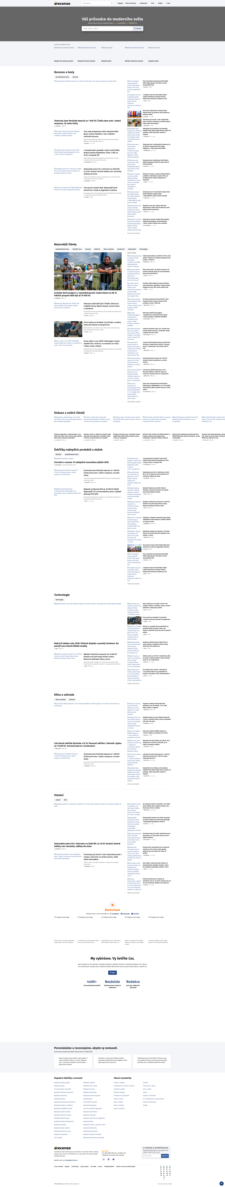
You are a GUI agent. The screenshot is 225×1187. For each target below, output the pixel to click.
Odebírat (165, 1156)
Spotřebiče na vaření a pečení (124, 1086)
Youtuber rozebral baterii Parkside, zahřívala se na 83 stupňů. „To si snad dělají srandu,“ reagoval (155, 705)
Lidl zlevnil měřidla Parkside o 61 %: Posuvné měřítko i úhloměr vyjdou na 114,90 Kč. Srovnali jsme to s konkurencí (155, 371)
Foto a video (147, 1089)
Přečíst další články (133, 583)
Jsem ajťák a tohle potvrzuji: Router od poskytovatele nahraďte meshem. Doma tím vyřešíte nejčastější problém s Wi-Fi (155, 865)
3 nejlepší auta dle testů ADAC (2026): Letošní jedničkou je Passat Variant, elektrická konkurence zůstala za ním (155, 96)
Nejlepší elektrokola (90, 1112)
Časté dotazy (75, 1166)
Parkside (72, 699)
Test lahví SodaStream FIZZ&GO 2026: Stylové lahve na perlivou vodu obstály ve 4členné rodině (156, 112)
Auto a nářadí (118, 1102)
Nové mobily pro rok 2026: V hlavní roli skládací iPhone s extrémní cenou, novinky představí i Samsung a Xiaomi (156, 605)
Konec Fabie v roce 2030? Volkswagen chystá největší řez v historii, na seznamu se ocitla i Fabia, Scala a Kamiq (102, 343)
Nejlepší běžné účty (90, 1128)
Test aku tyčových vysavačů (92, 1108)
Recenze (75, 77)
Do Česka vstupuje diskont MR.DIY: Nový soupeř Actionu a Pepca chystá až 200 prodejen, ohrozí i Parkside (156, 301)
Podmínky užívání (109, 1166)
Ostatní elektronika (149, 1102)
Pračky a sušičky (119, 1082)
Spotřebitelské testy (62, 77)
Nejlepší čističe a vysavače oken (94, 1124)
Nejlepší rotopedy (89, 1115)
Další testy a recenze (133, 233)
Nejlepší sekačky (89, 1082)
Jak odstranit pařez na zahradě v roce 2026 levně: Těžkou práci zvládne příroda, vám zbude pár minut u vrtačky (156, 806)
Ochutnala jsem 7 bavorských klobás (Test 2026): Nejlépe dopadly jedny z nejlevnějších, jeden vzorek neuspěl (156, 194)
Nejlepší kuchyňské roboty (63, 1108)
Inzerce (100, 1166)
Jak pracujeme (85, 1166)
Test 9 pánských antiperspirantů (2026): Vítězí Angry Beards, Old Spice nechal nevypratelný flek (155, 83)
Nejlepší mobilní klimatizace (64, 1121)
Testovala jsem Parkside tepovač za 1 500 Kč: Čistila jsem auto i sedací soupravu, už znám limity (102, 473)
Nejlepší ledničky (60, 1124)
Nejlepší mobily (153, 61)
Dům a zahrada (119, 1105)
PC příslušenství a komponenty (153, 1099)
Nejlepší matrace (89, 1089)
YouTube (136, 913)
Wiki (65, 800)
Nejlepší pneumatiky (90, 1131)
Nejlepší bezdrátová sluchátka (93, 1137)
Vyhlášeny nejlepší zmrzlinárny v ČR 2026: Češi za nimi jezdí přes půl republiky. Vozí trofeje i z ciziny (156, 533)
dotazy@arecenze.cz (71, 1160)
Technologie (143, 249)
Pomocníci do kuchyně (121, 1095)
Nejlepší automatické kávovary (64, 1102)
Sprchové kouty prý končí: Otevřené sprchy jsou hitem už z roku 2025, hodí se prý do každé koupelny (156, 835)
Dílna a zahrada (109, 249)
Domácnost (121, 249)
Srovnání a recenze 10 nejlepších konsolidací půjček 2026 (81, 462)
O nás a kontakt (58, 1166)
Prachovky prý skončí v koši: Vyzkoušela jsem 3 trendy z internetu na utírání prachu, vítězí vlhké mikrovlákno (157, 121)
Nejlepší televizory (60, 1095)
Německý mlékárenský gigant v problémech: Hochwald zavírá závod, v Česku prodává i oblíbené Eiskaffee (155, 315)
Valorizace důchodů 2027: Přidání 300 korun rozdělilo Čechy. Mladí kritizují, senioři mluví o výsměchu (102, 306)
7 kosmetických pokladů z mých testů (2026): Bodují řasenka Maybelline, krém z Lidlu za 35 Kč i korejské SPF (102, 152)
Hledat (112, 3)
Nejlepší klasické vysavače (86, 61)
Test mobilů (58, 1137)
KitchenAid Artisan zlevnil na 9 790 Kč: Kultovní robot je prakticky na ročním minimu (155, 360)
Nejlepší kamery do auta (62, 1131)
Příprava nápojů (119, 1092)
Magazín (120, 3)
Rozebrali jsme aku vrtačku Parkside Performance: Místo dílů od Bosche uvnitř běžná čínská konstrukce (156, 207)
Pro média (93, 1166)
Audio (145, 1092)
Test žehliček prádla (90, 1102)
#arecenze (112, 910)
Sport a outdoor (119, 1108)
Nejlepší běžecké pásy (61, 1118)
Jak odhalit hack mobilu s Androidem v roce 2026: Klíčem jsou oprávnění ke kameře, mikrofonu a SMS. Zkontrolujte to (156, 671)
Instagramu (115, 913)
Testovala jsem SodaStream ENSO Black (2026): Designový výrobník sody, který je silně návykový (156, 162)
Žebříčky (97, 249)
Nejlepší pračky (106, 61)
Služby (160, 3)
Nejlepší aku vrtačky (90, 1086)
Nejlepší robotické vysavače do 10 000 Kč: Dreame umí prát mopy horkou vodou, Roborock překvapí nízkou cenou (156, 503)
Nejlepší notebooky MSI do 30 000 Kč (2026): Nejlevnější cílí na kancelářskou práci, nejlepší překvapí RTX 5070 (102, 491)
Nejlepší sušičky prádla (62, 1082)
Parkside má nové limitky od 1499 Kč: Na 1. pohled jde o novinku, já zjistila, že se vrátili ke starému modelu (156, 742)
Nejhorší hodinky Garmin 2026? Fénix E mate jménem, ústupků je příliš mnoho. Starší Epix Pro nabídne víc (155, 644)
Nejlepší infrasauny (90, 1105)
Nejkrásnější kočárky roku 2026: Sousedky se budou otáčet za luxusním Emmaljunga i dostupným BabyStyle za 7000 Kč (156, 819)
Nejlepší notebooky (90, 1092)
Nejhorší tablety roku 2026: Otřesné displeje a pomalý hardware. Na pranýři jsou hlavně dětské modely (155, 490)
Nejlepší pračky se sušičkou (63, 1105)
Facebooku (126, 913)
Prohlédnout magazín (134, 401)
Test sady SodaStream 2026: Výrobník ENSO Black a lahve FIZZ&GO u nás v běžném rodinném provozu (101, 134)
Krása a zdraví (118, 1099)
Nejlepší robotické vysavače (134, 61)
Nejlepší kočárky (59, 1099)
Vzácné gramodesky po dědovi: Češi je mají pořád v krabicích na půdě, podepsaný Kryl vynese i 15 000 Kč (157, 258)
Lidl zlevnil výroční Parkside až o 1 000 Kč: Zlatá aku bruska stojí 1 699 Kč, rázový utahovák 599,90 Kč (156, 756)
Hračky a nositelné (149, 1095)
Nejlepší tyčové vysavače (91, 1095)
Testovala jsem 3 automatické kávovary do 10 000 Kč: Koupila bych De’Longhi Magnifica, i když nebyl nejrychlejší (156, 146)
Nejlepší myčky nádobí (62, 1128)
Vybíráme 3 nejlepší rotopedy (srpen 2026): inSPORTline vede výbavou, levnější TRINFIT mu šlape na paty (157, 519)
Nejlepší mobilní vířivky (62, 1112)
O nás (168, 3)
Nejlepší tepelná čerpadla (92, 1134)
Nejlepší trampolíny (61, 1134)
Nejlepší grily (87, 1099)
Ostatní (58, 800)
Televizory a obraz (149, 1086)
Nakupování (132, 249)
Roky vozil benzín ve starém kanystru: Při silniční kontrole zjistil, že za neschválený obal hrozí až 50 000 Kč (156, 271)
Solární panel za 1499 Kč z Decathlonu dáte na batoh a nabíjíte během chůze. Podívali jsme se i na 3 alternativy (156, 658)
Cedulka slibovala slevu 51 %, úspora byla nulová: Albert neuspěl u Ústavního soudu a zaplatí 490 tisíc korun (156, 330)
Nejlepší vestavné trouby (62, 1115)
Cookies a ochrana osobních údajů (125, 1166)
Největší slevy (77, 249)
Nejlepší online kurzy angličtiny (94, 1118)
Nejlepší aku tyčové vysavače (63, 61)
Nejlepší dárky (88, 1121)
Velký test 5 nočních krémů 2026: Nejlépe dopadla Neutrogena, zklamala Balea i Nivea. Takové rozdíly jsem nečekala (156, 221)
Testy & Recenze (130, 3)
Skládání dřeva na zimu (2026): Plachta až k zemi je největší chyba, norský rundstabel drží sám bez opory (157, 719)
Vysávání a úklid (119, 1089)
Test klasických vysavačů (62, 1089)
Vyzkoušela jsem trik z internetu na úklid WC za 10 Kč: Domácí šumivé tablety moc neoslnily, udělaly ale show (103, 171)
